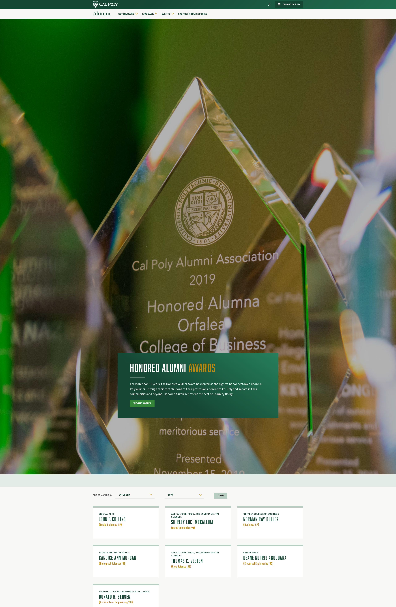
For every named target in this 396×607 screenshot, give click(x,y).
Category (124, 495)
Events (165, 14)
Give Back (148, 14)
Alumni (101, 13)
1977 (170, 495)
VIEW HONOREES (142, 403)
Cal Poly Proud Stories (192, 14)
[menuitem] (129, 14)
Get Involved (126, 14)
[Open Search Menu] (269, 4)
